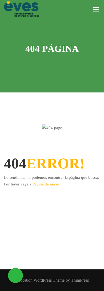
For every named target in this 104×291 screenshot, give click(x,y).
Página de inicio (46, 184)
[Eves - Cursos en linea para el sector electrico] (21, 9)
